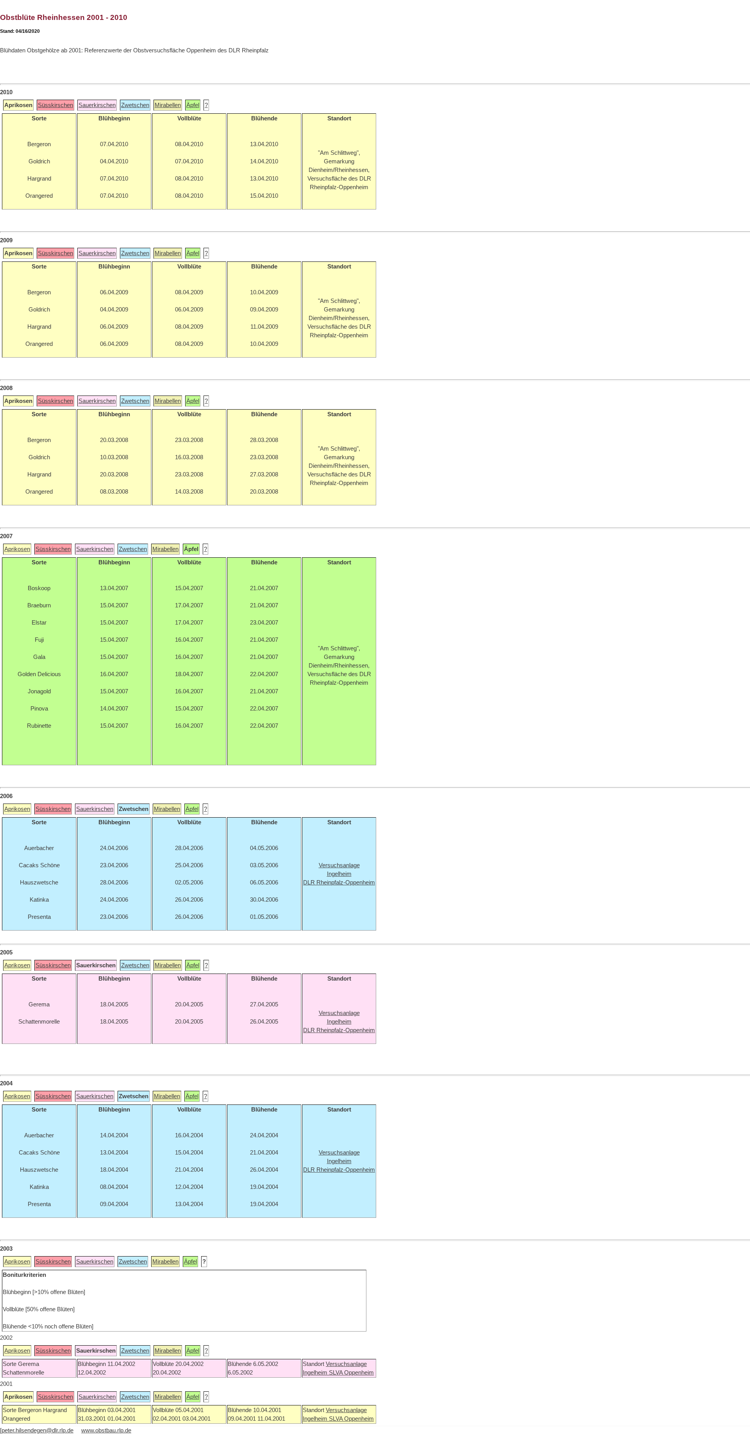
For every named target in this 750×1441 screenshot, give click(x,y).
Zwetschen (135, 105)
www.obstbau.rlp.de (106, 1430)
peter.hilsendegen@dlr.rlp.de (37, 1430)
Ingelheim (316, 1372)
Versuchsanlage (346, 1364)
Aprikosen (17, 549)
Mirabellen (168, 105)
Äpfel (192, 105)
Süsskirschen (55, 105)
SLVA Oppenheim (351, 1372)
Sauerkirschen (97, 105)
